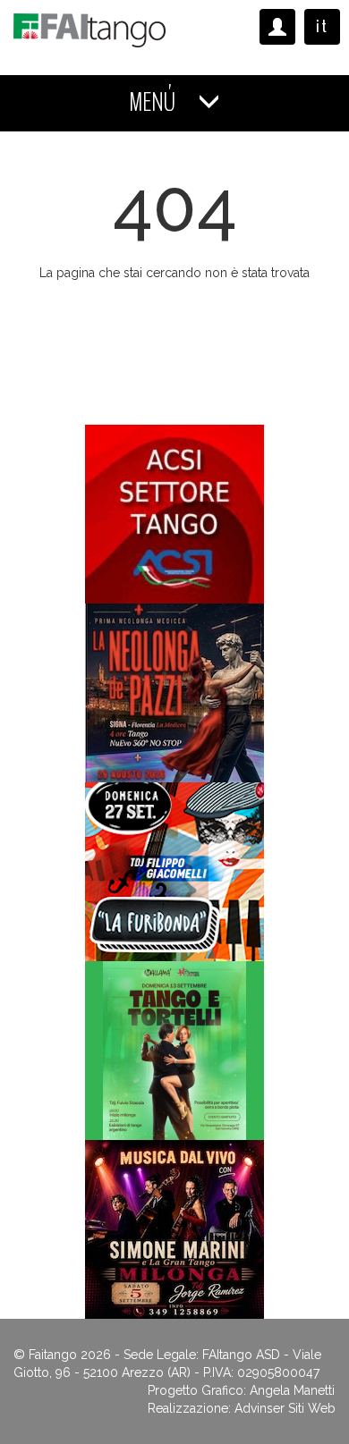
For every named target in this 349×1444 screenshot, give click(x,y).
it (322, 26)
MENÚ (154, 102)
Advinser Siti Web (285, 1408)
